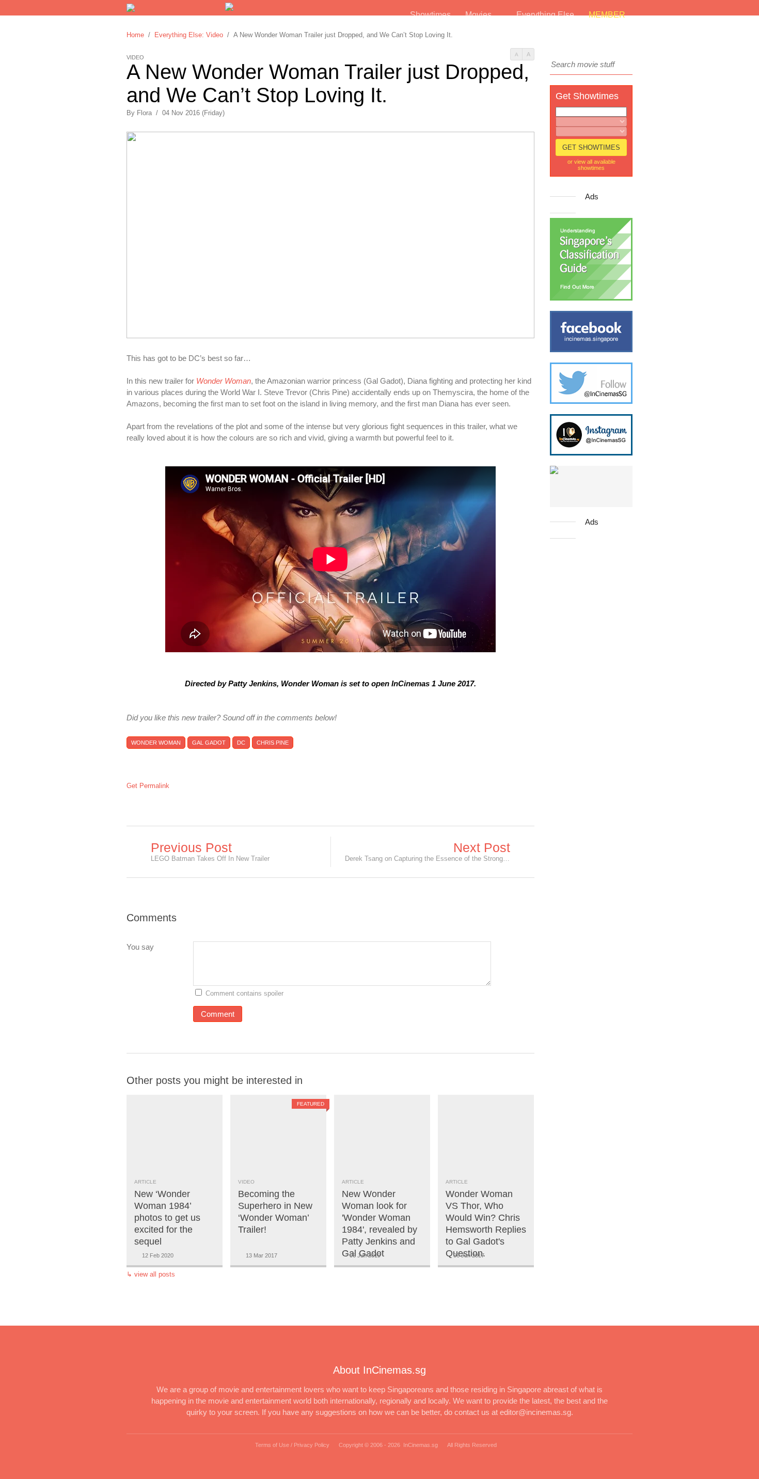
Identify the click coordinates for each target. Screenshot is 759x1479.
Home (135, 35)
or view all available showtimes (591, 165)
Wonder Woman (156, 743)
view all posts (154, 1274)
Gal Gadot (209, 743)
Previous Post (191, 847)
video (246, 1182)
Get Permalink (147, 786)
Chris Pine (273, 743)
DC (241, 743)
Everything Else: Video (188, 35)
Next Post (481, 847)
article (145, 1182)
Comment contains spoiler (245, 993)
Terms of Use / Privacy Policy (292, 1445)
